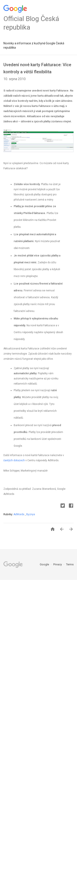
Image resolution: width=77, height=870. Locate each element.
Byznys (30, 514)
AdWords (19, 514)
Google (45, 564)
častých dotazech (14, 460)
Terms (70, 564)
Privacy (57, 564)
